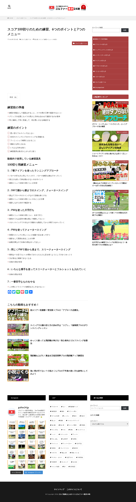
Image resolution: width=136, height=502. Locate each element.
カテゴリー (94, 421)
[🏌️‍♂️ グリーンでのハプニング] (31, 464)
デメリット (55, 443)
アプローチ (55, 406)
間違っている (75, 452)
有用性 (74, 439)
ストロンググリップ (73, 420)
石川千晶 (79, 443)
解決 (63, 411)
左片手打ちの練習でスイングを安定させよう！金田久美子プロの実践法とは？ (109, 243)
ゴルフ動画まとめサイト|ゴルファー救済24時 (74, 494)
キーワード (94, 405)
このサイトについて (74, 489)
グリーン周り (72, 411)
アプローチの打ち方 (101, 66)
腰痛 (61, 420)
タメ (64, 406)
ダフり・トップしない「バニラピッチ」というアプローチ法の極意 (109, 125)
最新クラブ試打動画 (101, 39)
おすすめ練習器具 (123, 132)
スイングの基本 (124, 191)
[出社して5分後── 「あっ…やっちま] (31, 424)
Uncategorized (99, 87)
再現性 (83, 425)
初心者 (36, 39)
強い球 (62, 425)
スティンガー (64, 434)
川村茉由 (80, 457)
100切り (54, 39)
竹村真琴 (54, 462)
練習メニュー (48, 39)
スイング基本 (72, 425)
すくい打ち (55, 429)
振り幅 (53, 425)
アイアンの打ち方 (100, 60)
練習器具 (54, 411)
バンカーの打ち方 (100, 71)
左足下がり (70, 457)
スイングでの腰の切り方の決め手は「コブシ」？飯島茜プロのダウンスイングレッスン (59, 326)
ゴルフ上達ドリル (21, 18)
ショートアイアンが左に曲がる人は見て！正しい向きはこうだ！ (109, 155)
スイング (41, 39)
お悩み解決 (125, 221)
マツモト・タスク (57, 457)
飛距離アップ (74, 406)
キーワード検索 (97, 27)
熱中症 (76, 448)
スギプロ (54, 452)
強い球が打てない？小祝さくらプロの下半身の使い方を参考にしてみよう (59, 372)
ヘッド (53, 434)
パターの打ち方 (100, 77)
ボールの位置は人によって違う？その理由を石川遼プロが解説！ (109, 214)
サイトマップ (59, 489)
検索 (124, 30)
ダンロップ (65, 462)
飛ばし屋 (64, 452)
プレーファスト (64, 448)
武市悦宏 (72, 466)
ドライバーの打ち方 (101, 44)
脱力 (75, 416)
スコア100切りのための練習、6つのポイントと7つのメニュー (47, 18)
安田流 (53, 448)
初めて (83, 416)
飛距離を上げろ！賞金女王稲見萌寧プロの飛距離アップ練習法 (57, 355)
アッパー (75, 434)
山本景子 (65, 439)
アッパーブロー (67, 443)
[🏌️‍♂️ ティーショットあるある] (41, 464)
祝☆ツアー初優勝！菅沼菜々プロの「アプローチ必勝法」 (55, 310)
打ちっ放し (55, 439)
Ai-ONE (75, 462)
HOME (11, 18)
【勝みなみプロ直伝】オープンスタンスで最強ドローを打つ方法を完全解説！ (109, 184)
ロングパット (81, 429)
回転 (71, 429)
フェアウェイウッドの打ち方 (104, 50)
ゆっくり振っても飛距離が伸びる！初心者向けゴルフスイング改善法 (59, 341)
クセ (64, 429)
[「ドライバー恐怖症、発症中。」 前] (21, 444)
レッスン (66, 416)
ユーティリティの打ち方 (102, 55)
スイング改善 (55, 466)
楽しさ (53, 420)
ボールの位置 (55, 416)
